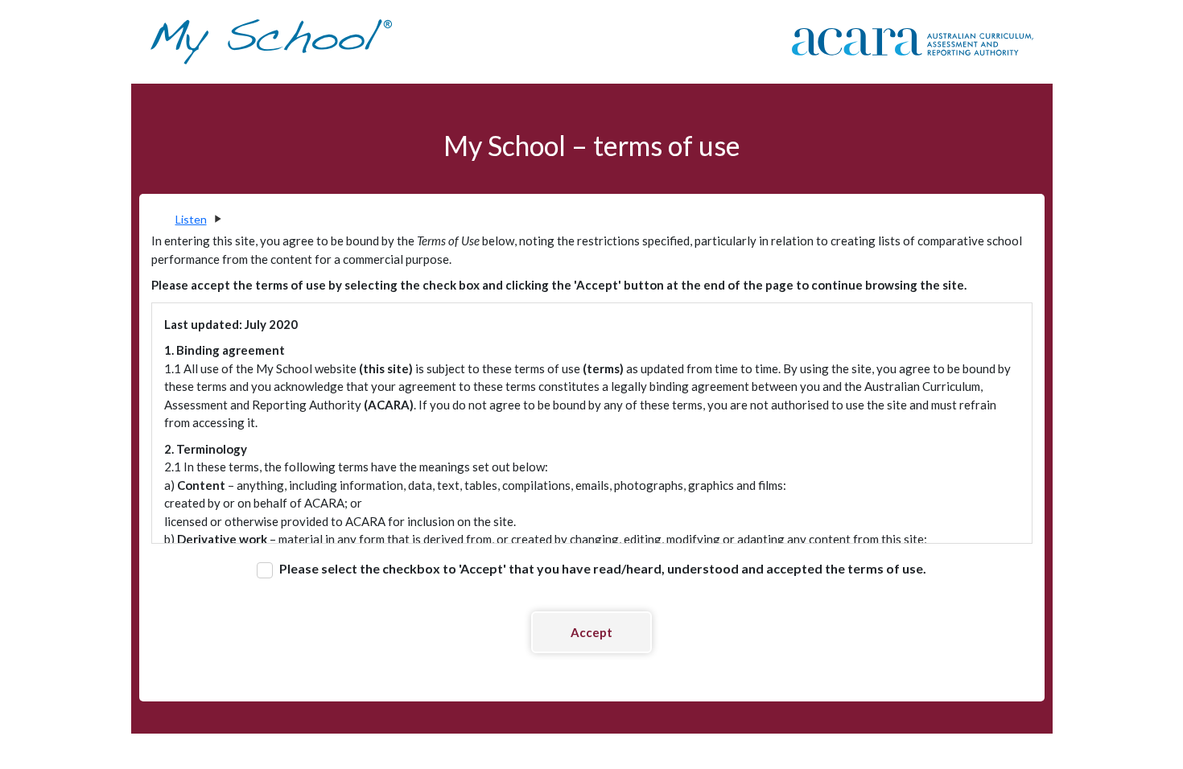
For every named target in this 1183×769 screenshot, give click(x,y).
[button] (197, 219)
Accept (591, 632)
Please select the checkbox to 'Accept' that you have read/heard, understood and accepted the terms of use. (601, 568)
